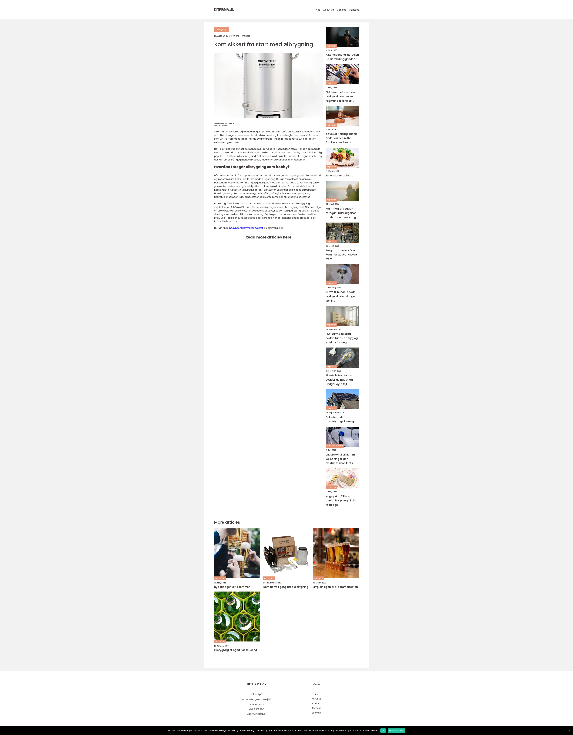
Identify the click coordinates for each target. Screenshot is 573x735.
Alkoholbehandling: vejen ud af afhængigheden (342, 57)
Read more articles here (268, 237)
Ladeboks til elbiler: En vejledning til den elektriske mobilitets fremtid (340, 459)
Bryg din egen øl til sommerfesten (335, 587)
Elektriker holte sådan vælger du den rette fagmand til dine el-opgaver (340, 96)
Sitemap (316, 712)
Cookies (341, 9)
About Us (328, 9)
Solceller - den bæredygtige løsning (340, 419)
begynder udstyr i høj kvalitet (246, 228)
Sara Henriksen (242, 36)
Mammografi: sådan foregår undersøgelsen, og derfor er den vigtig (341, 213)
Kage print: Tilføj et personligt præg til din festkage (341, 500)
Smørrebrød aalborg (339, 175)
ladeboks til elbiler (335, 445)
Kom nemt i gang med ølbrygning (285, 587)
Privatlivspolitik (396, 730)
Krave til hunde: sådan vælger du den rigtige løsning (340, 296)
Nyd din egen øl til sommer (232, 587)
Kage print (331, 487)
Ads (318, 9)
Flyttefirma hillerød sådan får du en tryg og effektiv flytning (342, 338)
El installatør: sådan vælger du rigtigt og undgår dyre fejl (339, 379)
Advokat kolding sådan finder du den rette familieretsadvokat (341, 138)
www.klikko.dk (259, 713)
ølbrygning (222, 29)
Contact (354, 9)
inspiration (331, 46)
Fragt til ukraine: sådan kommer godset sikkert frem (341, 254)
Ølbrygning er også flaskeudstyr (235, 650)
